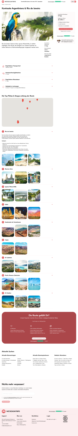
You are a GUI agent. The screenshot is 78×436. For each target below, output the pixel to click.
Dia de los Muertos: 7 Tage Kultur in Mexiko (63, 358)
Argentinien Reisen (8, 4)
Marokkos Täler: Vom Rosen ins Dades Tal (62, 360)
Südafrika (19, 361)
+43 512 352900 (5, 423)
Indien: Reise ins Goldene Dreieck (39, 358)
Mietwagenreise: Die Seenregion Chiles (62, 361)
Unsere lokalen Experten (21, 421)
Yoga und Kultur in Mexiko (59, 365)
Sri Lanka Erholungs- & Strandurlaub (9, 360)
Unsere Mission (20, 419)
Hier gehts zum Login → (51, 419)
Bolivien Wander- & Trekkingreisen (24, 360)
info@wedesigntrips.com (7, 425)
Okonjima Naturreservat (6, 363)
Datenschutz (34, 422)
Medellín (3, 365)
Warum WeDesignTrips (21, 424)
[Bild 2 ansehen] (21, 160)
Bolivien (18, 365)
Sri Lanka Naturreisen (6, 358)
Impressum (34, 419)
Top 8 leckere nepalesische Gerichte (40, 361)
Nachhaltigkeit (19, 422)
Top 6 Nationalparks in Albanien (39, 365)
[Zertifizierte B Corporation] (69, 419)
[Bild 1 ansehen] (8, 160)
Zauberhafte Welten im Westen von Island (62, 363)
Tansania (19, 358)
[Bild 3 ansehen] (34, 160)
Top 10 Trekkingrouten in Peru (38, 363)
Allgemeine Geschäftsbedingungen (39, 421)
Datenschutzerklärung (12, 397)
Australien (19, 363)
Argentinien (4, 361)
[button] (37, 100)
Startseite (3, 4)
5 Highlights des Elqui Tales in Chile (40, 360)
